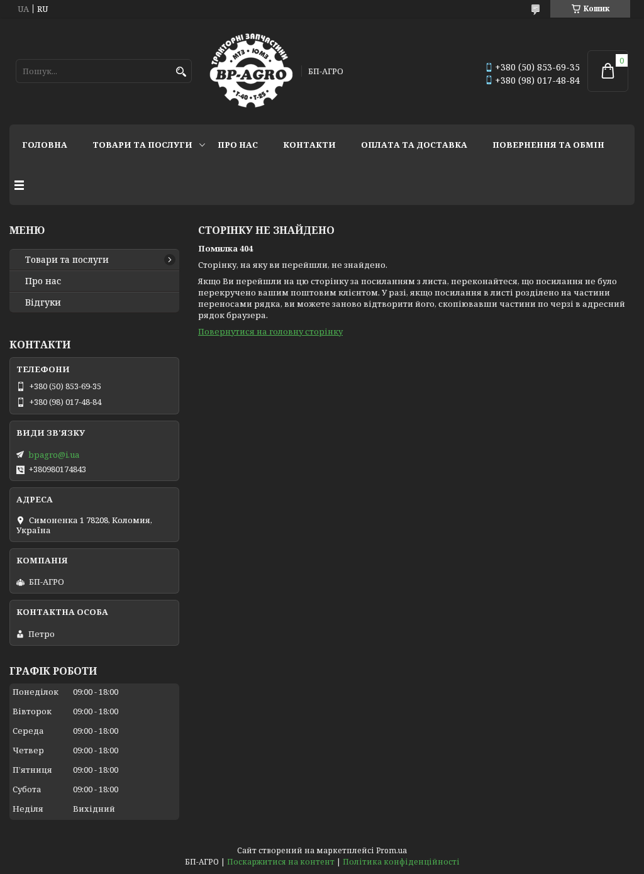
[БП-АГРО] (251, 71)
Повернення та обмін (548, 144)
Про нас (238, 144)
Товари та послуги (142, 144)
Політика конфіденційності (401, 861)
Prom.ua (391, 850)
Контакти (309, 144)
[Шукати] (181, 72)
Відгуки (43, 302)
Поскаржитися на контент (281, 861)
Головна (44, 144)
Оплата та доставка (414, 144)
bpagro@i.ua (53, 455)
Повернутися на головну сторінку (270, 331)
